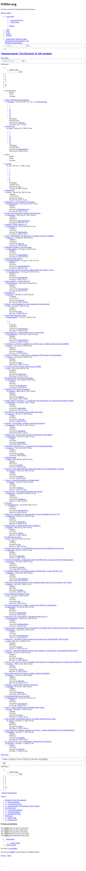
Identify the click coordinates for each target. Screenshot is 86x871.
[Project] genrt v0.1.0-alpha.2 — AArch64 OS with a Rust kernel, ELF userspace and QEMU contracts (39, 401)
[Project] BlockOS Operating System (17, 594)
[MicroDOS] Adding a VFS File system (18, 247)
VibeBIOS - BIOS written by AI (16, 224)
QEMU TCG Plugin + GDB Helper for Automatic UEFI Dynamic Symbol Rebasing (33, 355)
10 (10, 138)
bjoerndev (10, 675)
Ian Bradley (13, 848)
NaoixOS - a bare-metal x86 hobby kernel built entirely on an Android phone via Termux (34, 469)
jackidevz (12, 391)
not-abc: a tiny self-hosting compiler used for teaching (22, 213)
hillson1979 (11, 516)
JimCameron (22, 374)
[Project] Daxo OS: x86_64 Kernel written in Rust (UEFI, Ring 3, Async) (29, 270)
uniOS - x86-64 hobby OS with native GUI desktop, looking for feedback (29, 236)
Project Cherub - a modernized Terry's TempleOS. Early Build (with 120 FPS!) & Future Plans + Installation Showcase (44, 628)
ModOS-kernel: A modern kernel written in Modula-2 (22, 526)
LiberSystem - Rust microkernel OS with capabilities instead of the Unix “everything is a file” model (38, 582)
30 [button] (6, 85)
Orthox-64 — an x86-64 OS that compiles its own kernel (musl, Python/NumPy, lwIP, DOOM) (36, 639)
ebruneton (10, 743)
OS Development (41, 102)
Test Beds (8, 164)
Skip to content (6, 13)
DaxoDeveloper (14, 272)
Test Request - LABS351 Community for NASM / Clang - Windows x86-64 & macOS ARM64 (37, 344)
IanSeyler (10, 294)
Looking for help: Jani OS (13, 258)
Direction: (34, 759)
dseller (20, 311)
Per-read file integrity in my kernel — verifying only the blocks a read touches (31, 605)
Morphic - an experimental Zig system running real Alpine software (27, 304)
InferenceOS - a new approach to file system (19, 202)
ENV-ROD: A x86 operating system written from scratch (24, 412)
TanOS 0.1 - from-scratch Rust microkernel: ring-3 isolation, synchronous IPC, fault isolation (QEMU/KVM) (41, 651)
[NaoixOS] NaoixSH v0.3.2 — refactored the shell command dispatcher (29, 446)
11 (10, 109)
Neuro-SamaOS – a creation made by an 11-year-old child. (24, 332)
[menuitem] (16, 20)
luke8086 (10, 686)
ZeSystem (10, 561)
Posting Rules (9, 190)
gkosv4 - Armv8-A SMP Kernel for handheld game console (24, 707)
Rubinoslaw (11, 630)
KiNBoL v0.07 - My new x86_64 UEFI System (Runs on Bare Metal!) (28, 435)
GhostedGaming (12, 505)
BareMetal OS (10, 293)
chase (10, 128)
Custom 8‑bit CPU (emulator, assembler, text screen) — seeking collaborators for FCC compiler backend (39, 730)
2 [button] (5, 76)
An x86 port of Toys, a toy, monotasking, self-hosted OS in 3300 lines (28, 741)
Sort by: (20, 759)
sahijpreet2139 (12, 698)
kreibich (9, 584)
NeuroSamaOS (23, 149)
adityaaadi (10, 550)
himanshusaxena (12, 204)
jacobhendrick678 (13, 260)
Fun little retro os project (13, 537)
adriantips (10, 573)
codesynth (10, 414)
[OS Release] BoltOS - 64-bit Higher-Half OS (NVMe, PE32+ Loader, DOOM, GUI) (33, 571)
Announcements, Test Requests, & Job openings (26, 53)
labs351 (9, 346)
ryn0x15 (10, 357)
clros (8, 368)
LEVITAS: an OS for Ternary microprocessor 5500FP (23, 366)
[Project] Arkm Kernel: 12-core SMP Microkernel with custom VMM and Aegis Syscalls (34, 548)
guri (8, 596)
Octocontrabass (23, 579)
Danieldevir (11, 425)
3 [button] (5, 77)
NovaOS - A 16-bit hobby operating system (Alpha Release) (25, 423)
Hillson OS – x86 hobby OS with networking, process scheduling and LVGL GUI (32, 514)
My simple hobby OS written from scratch (19, 378)
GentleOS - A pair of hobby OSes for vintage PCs (21, 685)
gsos (8, 539)
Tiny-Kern (8, 503)
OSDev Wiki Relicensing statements (17, 100)
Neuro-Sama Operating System (15, 315)
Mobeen (11, 482)
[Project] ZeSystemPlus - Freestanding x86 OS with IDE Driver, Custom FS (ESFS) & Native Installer (39, 560)
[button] (5, 68)
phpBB (11, 852)
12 (10, 111)
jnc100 (9, 709)
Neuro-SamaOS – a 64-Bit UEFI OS (17, 281)
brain (19, 186)
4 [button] (5, 79)
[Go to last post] (26, 123)
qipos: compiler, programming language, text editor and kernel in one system (30, 719)
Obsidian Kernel (10, 457)
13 (10, 113)
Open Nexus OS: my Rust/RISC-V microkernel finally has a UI (26, 616)
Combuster (10, 102)
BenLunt (21, 692)
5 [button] (5, 81)
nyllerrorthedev (12, 249)
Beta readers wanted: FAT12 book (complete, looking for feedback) (27, 673)
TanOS (9, 652)
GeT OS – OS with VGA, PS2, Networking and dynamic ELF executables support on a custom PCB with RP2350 (43, 662)
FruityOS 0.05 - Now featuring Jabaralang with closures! (24, 491)
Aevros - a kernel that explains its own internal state (22, 480)
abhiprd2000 (11, 607)
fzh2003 (10, 527)
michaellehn (11, 215)
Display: (5, 759)
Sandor (11, 721)
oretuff (9, 459)
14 (10, 115)
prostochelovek (12, 226)
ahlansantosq (11, 436)
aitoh (8, 641)
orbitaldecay (11, 493)
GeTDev (10, 664)
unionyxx (10, 238)
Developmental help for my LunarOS (17, 696)
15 (10, 117)
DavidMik (10, 732)
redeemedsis (11, 402)
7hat (8, 306)
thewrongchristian (24, 221)
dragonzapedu (22, 232)
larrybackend (11, 380)
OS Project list (10, 126)
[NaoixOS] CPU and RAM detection (17, 389)
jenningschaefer (12, 618)
